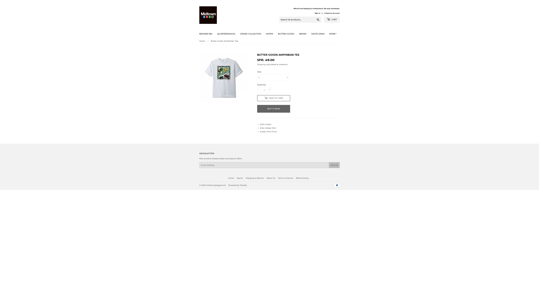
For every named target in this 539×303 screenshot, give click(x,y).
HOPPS (269, 34)
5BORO (303, 34)
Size (259, 72)
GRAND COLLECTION (250, 34)
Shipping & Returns (255, 178)
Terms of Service (285, 178)
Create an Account (332, 13)
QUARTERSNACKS (226, 34)
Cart (334, 19)
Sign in (317, 13)
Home (202, 41)
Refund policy (302, 178)
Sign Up (334, 165)
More (332, 34)
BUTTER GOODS (286, 34)
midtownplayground (216, 185)
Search (240, 178)
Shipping (261, 64)
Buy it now (273, 108)
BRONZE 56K (205, 34)
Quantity (261, 84)
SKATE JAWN (317, 34)
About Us (271, 178)
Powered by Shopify (237, 185)
